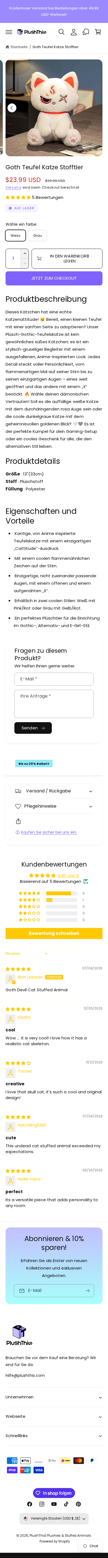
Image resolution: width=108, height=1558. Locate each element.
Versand (13, 187)
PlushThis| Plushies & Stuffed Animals (60, 1535)
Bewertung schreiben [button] (54, 933)
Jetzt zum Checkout (54, 278)
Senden (30, 728)
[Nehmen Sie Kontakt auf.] (86, 32)
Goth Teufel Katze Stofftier (55, 47)
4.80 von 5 (68, 875)
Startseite (19, 47)
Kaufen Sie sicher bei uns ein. (49, 832)
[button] (9, 32)
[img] (18, 969)
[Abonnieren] (88, 1290)
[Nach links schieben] (11, 107)
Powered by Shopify (55, 1541)
